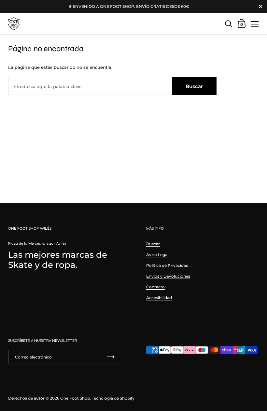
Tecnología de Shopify (113, 398)
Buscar (194, 86)
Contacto (155, 286)
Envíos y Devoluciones (168, 276)
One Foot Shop (75, 398)
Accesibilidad (159, 297)
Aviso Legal (157, 254)
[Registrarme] (111, 357)
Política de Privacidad (167, 265)
